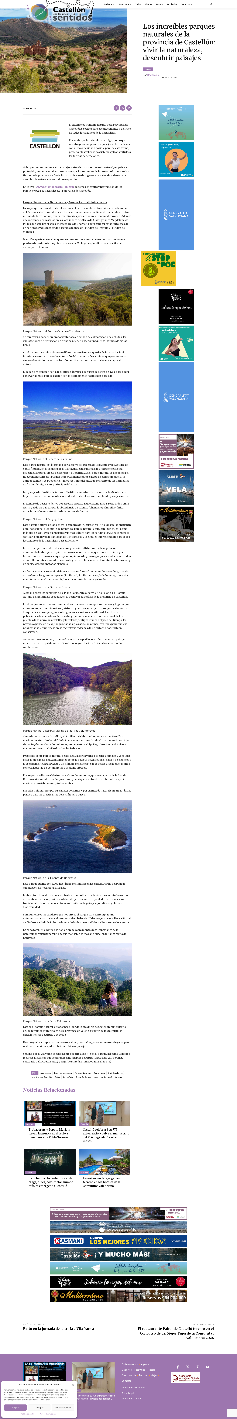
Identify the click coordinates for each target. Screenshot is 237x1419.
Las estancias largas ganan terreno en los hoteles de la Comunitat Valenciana (101, 1182)
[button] (73, 1384)
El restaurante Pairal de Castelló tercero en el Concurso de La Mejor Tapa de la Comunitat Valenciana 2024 (176, 1333)
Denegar (39, 1407)
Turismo (148, 69)
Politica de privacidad (48, 1414)
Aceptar (15, 1407)
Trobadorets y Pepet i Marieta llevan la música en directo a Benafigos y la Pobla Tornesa (49, 1133)
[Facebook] (116, 108)
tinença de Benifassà (103, 1077)
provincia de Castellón (42, 1077)
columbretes (45, 1073)
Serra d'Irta (68, 1077)
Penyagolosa (99, 1073)
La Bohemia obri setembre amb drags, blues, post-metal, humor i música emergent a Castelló (51, 1182)
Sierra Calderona (83, 1077)
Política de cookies (28, 1414)
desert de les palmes (63, 1073)
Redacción (153, 75)
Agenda (29, 1124)
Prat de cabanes (115, 1073)
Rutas (57, 1077)
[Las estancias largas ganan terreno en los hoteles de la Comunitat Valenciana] (104, 1162)
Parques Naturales (83, 1073)
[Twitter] (122, 108)
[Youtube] (207, 1367)
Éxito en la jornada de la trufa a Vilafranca (58, 1329)
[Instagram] (197, 1367)
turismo (118, 1077)
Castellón (30, 1172)
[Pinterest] (129, 108)
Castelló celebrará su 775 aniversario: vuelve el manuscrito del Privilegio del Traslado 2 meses (93, 1398)
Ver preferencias (63, 1407)
